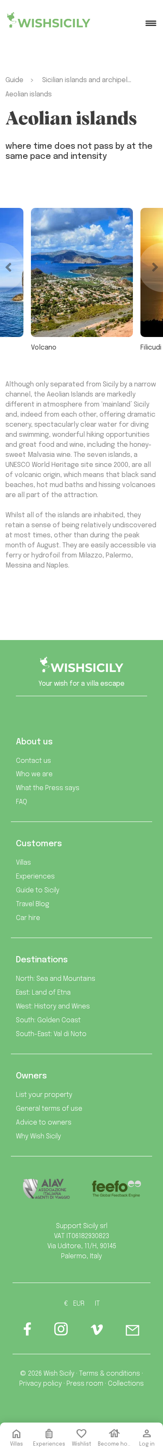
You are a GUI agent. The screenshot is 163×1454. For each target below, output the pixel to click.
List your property (44, 1095)
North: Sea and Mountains (55, 978)
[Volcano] (82, 272)
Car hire (28, 918)
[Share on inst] (61, 1332)
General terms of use (49, 1108)
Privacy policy (40, 1383)
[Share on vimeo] (97, 1332)
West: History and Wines (53, 1006)
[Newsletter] (132, 1332)
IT (97, 1303)
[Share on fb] (27, 1332)
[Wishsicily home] (81, 667)
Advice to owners (43, 1122)
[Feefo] (116, 1188)
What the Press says (47, 788)
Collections (126, 1383)
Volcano (43, 347)
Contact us (33, 761)
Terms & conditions (109, 1373)
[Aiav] (46, 1189)
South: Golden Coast (48, 1020)
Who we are (34, 774)
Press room (84, 1383)
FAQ (21, 802)
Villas (23, 862)
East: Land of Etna (43, 992)
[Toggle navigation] (150, 23)
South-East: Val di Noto (51, 1034)
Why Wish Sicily (38, 1136)
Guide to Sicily (37, 890)
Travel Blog (32, 904)
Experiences (35, 876)
